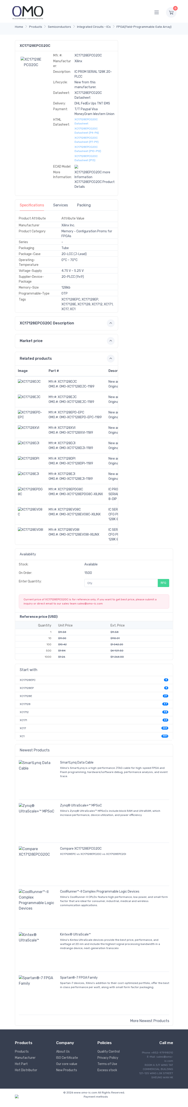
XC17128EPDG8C (70, 489)
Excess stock (107, 1070)
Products (35, 26)
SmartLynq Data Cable (77, 762)
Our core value (66, 1064)
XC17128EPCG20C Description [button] (47, 323)
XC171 (23, 720)
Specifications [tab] (32, 205)
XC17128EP (27, 688)
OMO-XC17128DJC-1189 (76, 386)
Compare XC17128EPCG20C (81, 849)
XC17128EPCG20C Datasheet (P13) (86, 158)
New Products (66, 1070)
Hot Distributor (26, 1070)
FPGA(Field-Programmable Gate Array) (143, 26)
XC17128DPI (66, 459)
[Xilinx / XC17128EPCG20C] (31, 62)
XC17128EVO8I (68, 530)
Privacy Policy (107, 1058)
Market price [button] (31, 341)
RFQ (163, 582)
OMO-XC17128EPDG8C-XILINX (81, 494)
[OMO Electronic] (27, 12)
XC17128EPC (28, 680)
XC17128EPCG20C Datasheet (86, 121)
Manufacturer (25, 1058)
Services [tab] (60, 205)
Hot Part (21, 1064)
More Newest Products (149, 1021)
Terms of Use (107, 1064)
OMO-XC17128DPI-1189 (76, 463)
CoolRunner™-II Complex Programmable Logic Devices (99, 891)
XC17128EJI (66, 474)
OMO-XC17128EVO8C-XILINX (80, 514)
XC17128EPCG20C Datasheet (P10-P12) (88, 149)
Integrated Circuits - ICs (94, 26)
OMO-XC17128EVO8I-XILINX (79, 535)
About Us (63, 1052)
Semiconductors (59, 26)
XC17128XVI (66, 428)
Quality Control (108, 1052)
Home (19, 26)
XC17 (23, 728)
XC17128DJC (67, 382)
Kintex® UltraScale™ (75, 934)
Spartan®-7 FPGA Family (79, 978)
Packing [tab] (84, 205)
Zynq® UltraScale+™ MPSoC (81, 805)
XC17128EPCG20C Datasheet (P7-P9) (87, 139)
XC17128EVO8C (69, 509)
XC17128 (25, 704)
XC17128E (26, 696)
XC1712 (24, 712)
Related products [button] (36, 358)
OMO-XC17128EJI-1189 (76, 479)
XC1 (22, 736)
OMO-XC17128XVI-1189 (76, 433)
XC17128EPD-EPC (71, 412)
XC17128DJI (66, 443)
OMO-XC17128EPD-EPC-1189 (80, 417)
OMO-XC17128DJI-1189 (76, 448)
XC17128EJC (67, 397)
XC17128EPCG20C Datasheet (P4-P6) (87, 130)
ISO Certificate (67, 1058)
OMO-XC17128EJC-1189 (76, 402)
